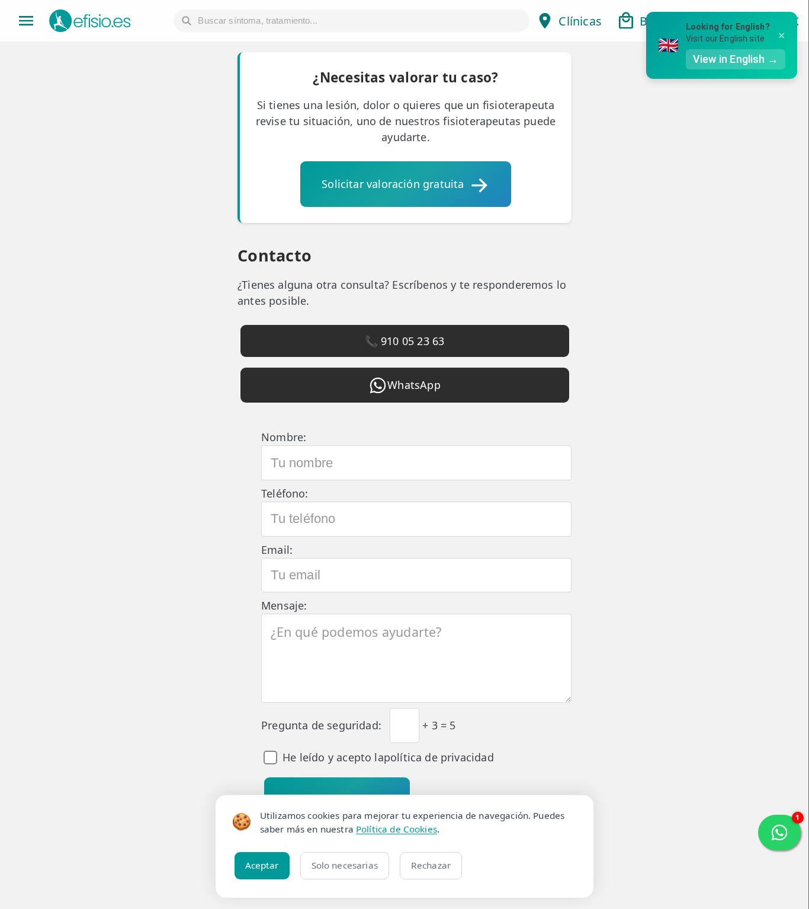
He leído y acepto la (388, 757)
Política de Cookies (396, 829)
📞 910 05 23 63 (405, 341)
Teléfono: (285, 493)
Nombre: (283, 437)
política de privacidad (439, 757)
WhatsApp (413, 385)
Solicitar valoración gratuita (393, 184)
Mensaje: (284, 605)
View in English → (735, 59)
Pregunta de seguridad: (321, 725)
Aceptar (262, 865)
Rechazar (431, 865)
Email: (277, 550)
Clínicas (579, 21)
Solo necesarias (345, 865)
